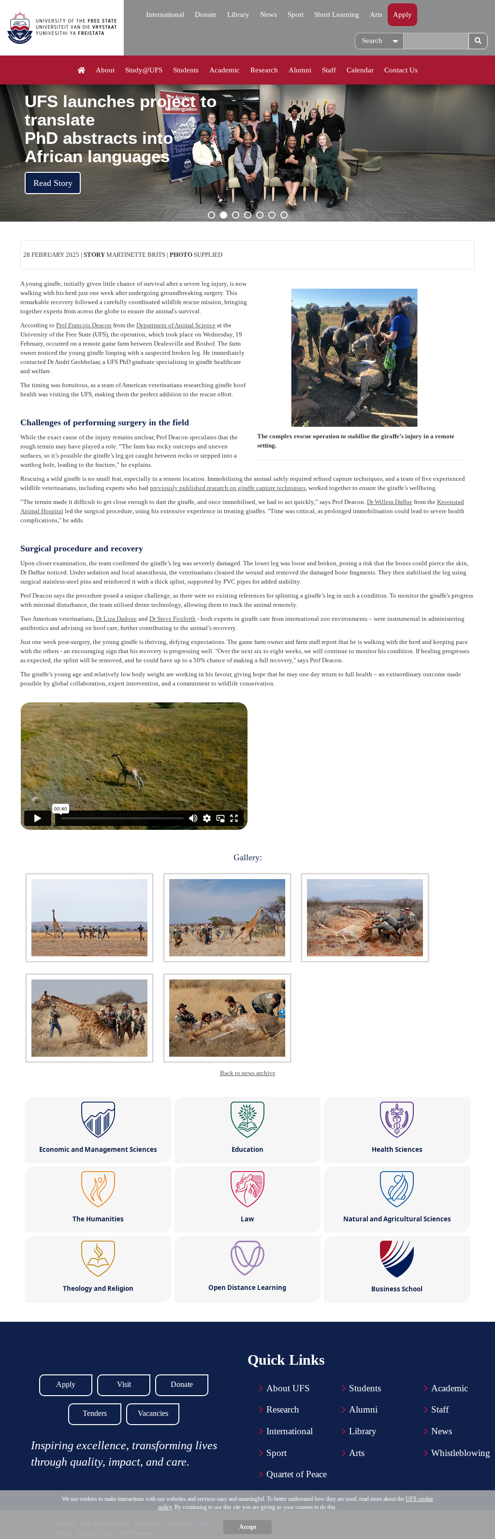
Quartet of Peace (296, 1474)
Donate (206, 14)
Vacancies (153, 1413)
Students (186, 70)
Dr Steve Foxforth (172, 618)
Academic (224, 70)
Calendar (360, 70)
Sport (296, 14)
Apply (402, 14)
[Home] (81, 70)
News (268, 14)
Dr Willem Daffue (389, 501)
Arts (376, 14)
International (165, 14)
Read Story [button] (53, 183)
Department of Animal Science (176, 325)
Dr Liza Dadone (116, 618)
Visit (124, 1384)
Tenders (95, 1413)
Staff (329, 70)
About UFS (288, 1388)
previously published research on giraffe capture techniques (228, 487)
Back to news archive (248, 1073)
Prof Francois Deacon (84, 325)
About (105, 70)
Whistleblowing (460, 1453)
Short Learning (336, 14)
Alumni (300, 70)
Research (264, 70)
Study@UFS (143, 70)
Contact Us (401, 70)
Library (238, 14)
